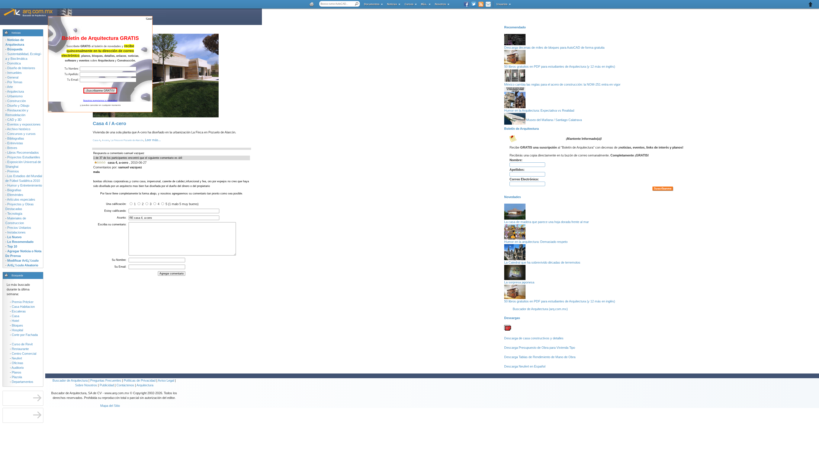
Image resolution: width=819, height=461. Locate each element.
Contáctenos (125, 385)
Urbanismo (15, 96)
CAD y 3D (14, 119)
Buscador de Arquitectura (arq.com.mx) (540, 309)
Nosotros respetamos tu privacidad (100, 100)
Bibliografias (15, 138)
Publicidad (107, 385)
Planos (16, 372)
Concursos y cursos (21, 134)
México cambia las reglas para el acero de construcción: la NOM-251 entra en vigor (562, 84)
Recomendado (515, 27)
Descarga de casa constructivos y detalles (533, 338)
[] (149, 18)
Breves (12, 148)
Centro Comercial (24, 353)
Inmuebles (14, 72)
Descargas (512, 318)
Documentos (372, 4)
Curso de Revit (22, 344)
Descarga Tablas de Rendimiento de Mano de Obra (539, 357)
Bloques (17, 325)
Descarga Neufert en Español (524, 366)
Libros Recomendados (23, 152)
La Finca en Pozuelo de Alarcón (127, 140)
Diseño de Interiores (21, 68)
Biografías (14, 190)
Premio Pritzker (22, 302)
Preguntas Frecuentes (105, 380)
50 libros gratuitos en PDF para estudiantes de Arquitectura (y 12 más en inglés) (559, 66)
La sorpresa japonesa (519, 282)
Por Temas (14, 82)
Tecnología (14, 213)
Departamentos (22, 382)
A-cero (105, 140)
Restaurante (20, 349)
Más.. (424, 4)
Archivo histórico (18, 129)
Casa (15, 316)
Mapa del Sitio (110, 405)
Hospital (17, 330)
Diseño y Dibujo (18, 105)
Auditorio (18, 367)
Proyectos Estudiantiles (23, 157)
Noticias (392, 4)
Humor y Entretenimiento (24, 185)
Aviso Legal (166, 380)
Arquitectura (144, 385)
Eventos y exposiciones (24, 124)
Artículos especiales (21, 199)
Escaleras (19, 311)
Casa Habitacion (23, 306)
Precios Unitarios (19, 227)
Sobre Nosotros (86, 385)
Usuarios (502, 4)
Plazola (17, 377)
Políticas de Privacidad (139, 380)
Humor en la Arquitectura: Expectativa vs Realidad (539, 110)
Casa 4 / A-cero (109, 123)
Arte (10, 87)
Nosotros (440, 4)
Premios (13, 171)
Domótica (14, 63)
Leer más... (153, 140)
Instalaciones (16, 232)
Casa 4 (96, 140)
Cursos (409, 4)
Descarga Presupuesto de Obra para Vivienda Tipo (539, 347)
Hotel (15, 320)
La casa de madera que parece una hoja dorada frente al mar (546, 222)
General (12, 77)
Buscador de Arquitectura (70, 380)
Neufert (17, 358)
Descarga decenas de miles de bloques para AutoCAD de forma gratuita (554, 47)
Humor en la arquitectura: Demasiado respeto (536, 242)
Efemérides (15, 195)
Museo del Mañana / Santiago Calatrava (554, 120)
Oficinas (17, 363)
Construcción (16, 101)
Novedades (512, 197)
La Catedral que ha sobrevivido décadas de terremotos (542, 262)
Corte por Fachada (25, 335)
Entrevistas (15, 143)
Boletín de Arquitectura (521, 128)
